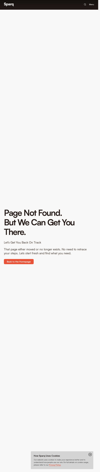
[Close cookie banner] (90, 454)
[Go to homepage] (9, 4)
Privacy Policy (55, 465)
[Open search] (85, 4)
